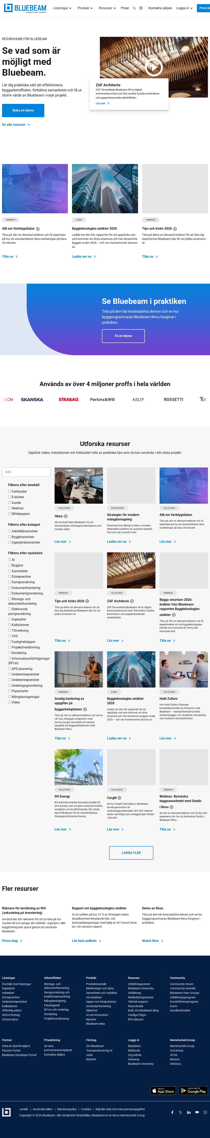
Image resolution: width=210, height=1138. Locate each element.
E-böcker (17, 497)
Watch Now (151, 941)
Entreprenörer (21, 577)
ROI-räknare (135, 1019)
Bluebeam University (141, 988)
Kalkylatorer (20, 625)
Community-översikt (183, 988)
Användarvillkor (43, 1109)
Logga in (182, 8)
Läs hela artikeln (84, 941)
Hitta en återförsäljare (16, 1046)
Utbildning (135, 992)
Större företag (11, 1015)
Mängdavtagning (55, 1000)
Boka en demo (23, 110)
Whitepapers (20, 514)
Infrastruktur (10, 1019)
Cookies (86, 1109)
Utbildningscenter (139, 984)
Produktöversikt (96, 984)
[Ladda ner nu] (105, 188)
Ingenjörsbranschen (25, 542)
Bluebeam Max (95, 1023)
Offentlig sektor (12, 1010)
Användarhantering (98, 1006)
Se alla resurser (14, 125)
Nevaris (175, 1059)
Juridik (24, 1109)
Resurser (105, 8)
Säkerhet (91, 1010)
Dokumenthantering (25, 588)
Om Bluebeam (95, 1046)
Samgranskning (23, 582)
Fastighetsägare (23, 642)
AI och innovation (97, 1015)
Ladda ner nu (82, 256)
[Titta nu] (35, 188)
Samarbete (19, 571)
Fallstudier (19, 491)
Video (15, 702)
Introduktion (94, 997)
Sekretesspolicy (67, 1109)
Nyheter (91, 1019)
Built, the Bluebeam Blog (143, 1010)
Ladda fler (131, 853)
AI (13, 560)
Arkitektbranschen (24, 531)
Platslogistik (52, 1005)
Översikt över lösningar (16, 984)
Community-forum (181, 984)
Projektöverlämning (25, 647)
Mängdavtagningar (25, 697)
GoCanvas (176, 1050)
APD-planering (21, 669)
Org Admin (135, 1055)
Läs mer (101, 103)
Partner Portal (11, 1050)
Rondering (18, 653)
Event (173, 1006)
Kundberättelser (180, 1010)
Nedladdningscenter (141, 997)
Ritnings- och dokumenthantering (22, 601)
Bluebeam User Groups (184, 992)
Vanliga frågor (137, 1015)
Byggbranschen (22, 537)
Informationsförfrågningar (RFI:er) (29, 661)
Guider (16, 503)
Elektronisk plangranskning (19, 611)
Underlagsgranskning (26, 686)
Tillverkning (20, 630)
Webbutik (134, 1050)
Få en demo (123, 336)
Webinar (17, 508)
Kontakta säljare (160, 8)
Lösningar (60, 8)
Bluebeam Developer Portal (19, 1055)
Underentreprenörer (25, 674)
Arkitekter (8, 992)
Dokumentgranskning (27, 593)
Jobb (89, 1055)
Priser (125, 8)
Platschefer (19, 691)
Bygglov (17, 565)
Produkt (83, 8)
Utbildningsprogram (182, 997)
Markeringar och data (100, 988)
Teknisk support (138, 1001)
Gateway (133, 1059)
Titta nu (8, 256)
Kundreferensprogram (184, 1001)
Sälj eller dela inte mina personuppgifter (120, 1109)
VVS (14, 636)
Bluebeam (134, 1046)
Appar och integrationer (101, 1001)
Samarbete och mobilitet (101, 992)
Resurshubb (135, 1006)
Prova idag (10, 941)
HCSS (173, 1055)
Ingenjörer (18, 619)
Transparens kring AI (99, 1050)
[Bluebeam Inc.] (25, 8)
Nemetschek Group (182, 1046)
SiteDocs (175, 1063)
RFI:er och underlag (56, 1009)
